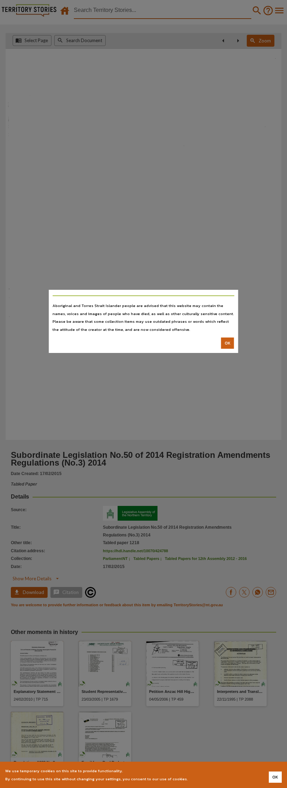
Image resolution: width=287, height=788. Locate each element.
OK (228, 343)
